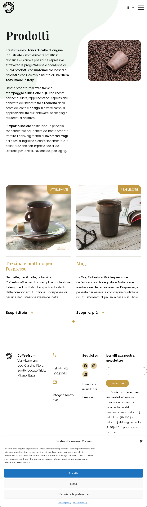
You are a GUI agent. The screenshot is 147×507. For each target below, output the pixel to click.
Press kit (88, 397)
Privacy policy (80, 502)
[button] (141, 441)
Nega (73, 483)
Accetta (73, 473)
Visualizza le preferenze (73, 494)
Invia (115, 383)
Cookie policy (64, 502)
